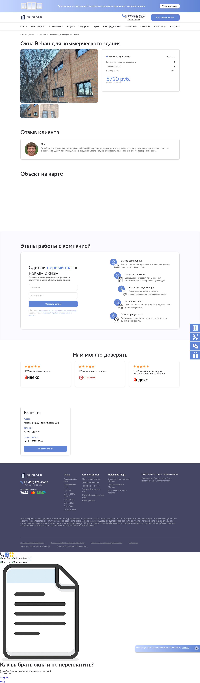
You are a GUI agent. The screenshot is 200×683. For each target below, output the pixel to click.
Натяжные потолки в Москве (117, 491)
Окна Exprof (69, 499)
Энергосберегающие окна (91, 490)
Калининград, (147, 478)
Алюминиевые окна (70, 480)
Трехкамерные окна (90, 486)
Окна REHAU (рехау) (69, 495)
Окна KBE (68, 490)
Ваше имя (35, 287)
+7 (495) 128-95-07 (32, 432)
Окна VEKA (69, 503)
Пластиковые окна (70, 486)
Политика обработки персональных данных (67, 543)
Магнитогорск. (163, 481)
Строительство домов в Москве (118, 480)
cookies (185, 647)
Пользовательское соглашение (32, 543)
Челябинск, (146, 481)
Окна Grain (68, 506)
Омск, (169, 478)
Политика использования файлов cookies (106, 543)
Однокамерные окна (91, 479)
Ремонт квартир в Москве (116, 486)
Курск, (163, 478)
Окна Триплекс (88, 500)
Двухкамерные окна (91, 482)
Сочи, (154, 481)
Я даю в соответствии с (53, 313)
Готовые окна (70, 509)
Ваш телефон (37, 295)
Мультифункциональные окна (93, 496)
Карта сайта (133, 543)
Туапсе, (157, 478)
